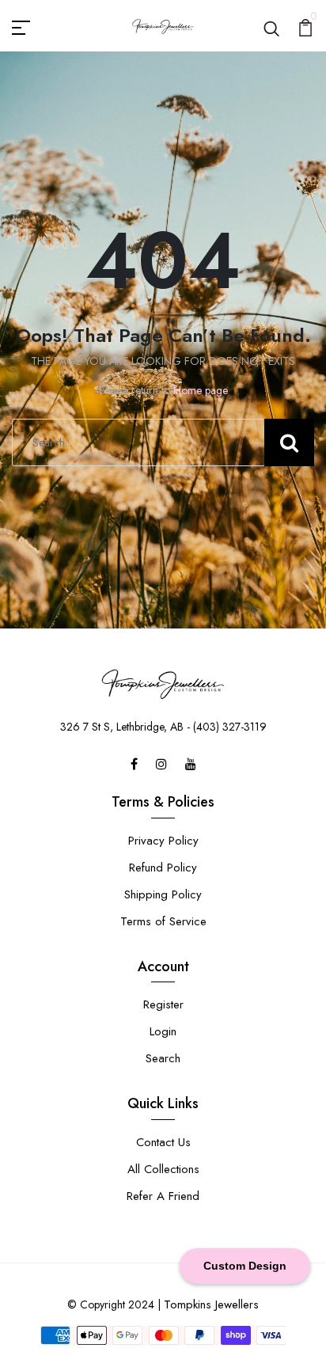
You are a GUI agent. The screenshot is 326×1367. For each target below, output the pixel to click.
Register (163, 1004)
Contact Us (163, 1142)
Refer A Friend (163, 1196)
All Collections (163, 1169)
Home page (200, 390)
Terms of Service (163, 921)
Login (163, 1031)
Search (163, 1058)
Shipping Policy (163, 894)
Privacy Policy (163, 840)
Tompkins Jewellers (211, 1304)
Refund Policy (163, 867)
